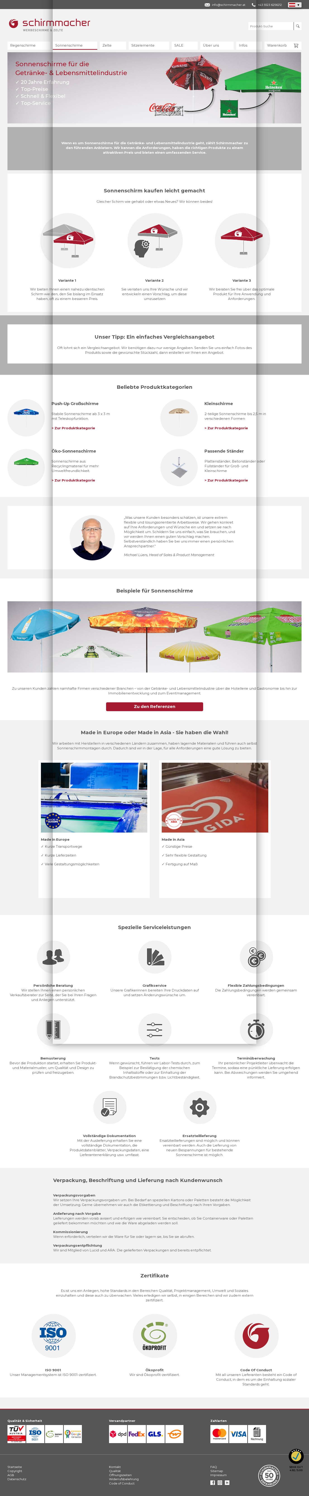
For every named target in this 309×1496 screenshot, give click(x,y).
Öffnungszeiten (120, 1475)
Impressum (218, 1475)
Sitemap (216, 1471)
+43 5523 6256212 (270, 5)
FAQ (213, 1467)
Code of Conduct (122, 1483)
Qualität (115, 1471)
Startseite (14, 1467)
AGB (10, 1475)
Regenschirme (23, 45)
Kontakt (115, 1467)
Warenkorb (277, 45)
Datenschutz (16, 1479)
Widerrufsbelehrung (124, 1479)
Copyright (14, 1471)
